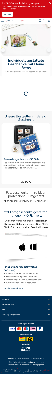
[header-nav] (2, 21)
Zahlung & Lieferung (11, 314)
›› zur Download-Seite (13, 288)
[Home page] (15, 20)
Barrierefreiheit (38, 358)
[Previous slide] (3, 50)
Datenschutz (27, 358)
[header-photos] (40, 21)
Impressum (12, 358)
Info (3, 309)
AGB (19, 358)
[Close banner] (49, 2)
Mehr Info (7, 14)
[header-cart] (44, 21)
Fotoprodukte (8, 304)
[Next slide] (49, 50)
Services (5, 299)
